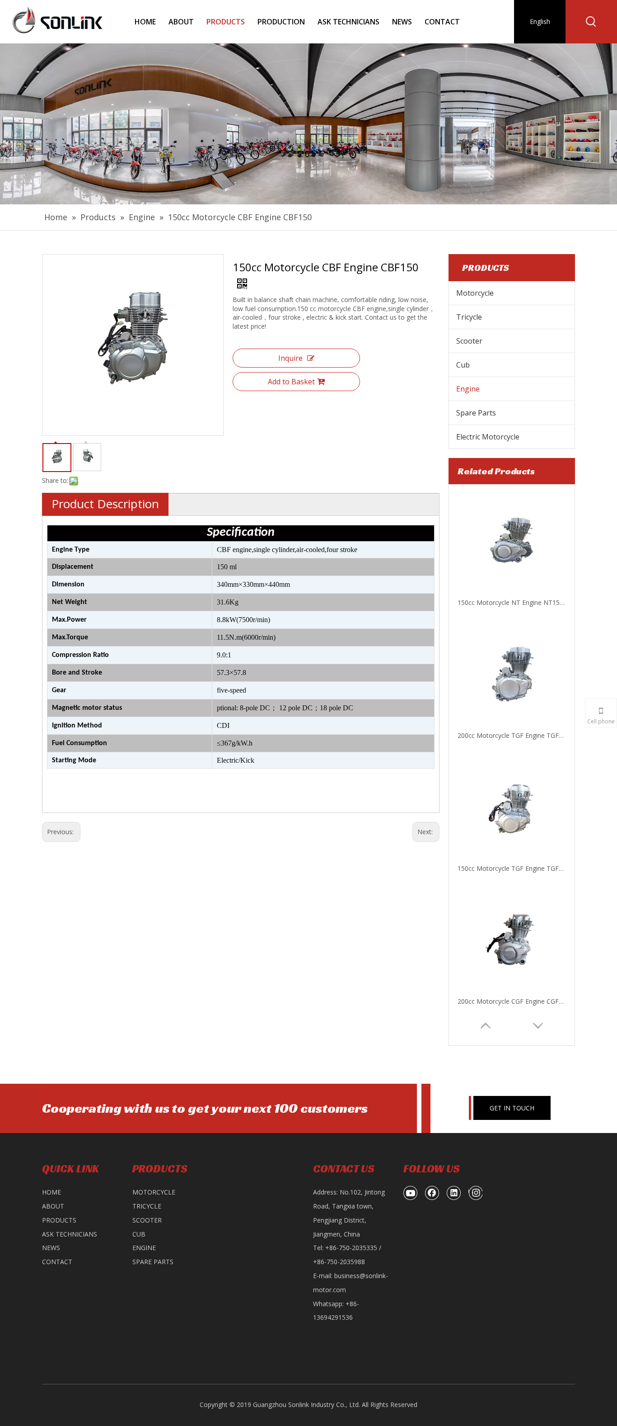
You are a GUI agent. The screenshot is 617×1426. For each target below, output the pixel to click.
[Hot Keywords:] (591, 22)
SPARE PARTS (152, 1261)
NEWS (51, 1247)
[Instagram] (475, 1192)
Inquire (290, 358)
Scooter (469, 341)
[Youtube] (410, 1192)
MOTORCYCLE (153, 1192)
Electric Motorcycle (487, 437)
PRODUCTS (59, 1220)
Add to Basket (291, 382)
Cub (463, 365)
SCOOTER (147, 1220)
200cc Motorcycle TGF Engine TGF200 (512, 602)
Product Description (105, 504)
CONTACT (57, 1261)
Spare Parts (476, 413)
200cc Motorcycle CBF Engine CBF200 (512, 1001)
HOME (51, 1192)
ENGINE (144, 1247)
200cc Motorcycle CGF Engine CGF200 (512, 868)
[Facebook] (432, 1192)
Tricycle (469, 317)
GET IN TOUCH (512, 1108)
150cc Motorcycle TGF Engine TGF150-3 (512, 735)
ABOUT (53, 1206)
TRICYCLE (146, 1206)
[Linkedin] (454, 1192)
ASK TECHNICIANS (69, 1234)
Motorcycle (475, 293)
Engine (468, 389)
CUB (138, 1234)
